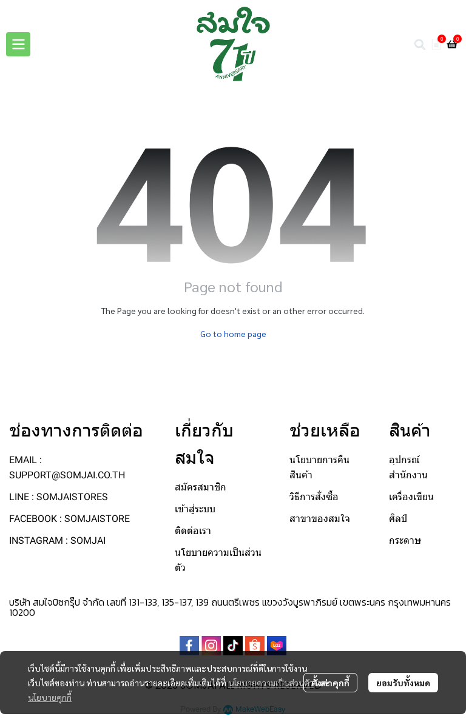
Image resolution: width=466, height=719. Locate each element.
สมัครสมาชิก (200, 487)
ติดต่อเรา (193, 531)
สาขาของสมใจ (319, 518)
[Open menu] (18, 44)
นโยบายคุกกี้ (50, 697)
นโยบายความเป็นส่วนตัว (271, 682)
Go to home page (233, 333)
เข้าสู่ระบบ (195, 509)
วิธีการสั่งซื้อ (314, 497)
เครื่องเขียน (411, 497)
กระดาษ (405, 540)
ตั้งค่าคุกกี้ (330, 682)
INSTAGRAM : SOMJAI (57, 540)
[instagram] (211, 645)
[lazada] (276, 645)
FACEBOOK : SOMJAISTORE (69, 518)
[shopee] (255, 645)
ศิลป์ (398, 518)
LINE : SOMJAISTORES (58, 497)
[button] (419, 44)
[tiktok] (233, 645)
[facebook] (189, 645)
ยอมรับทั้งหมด (403, 682)
